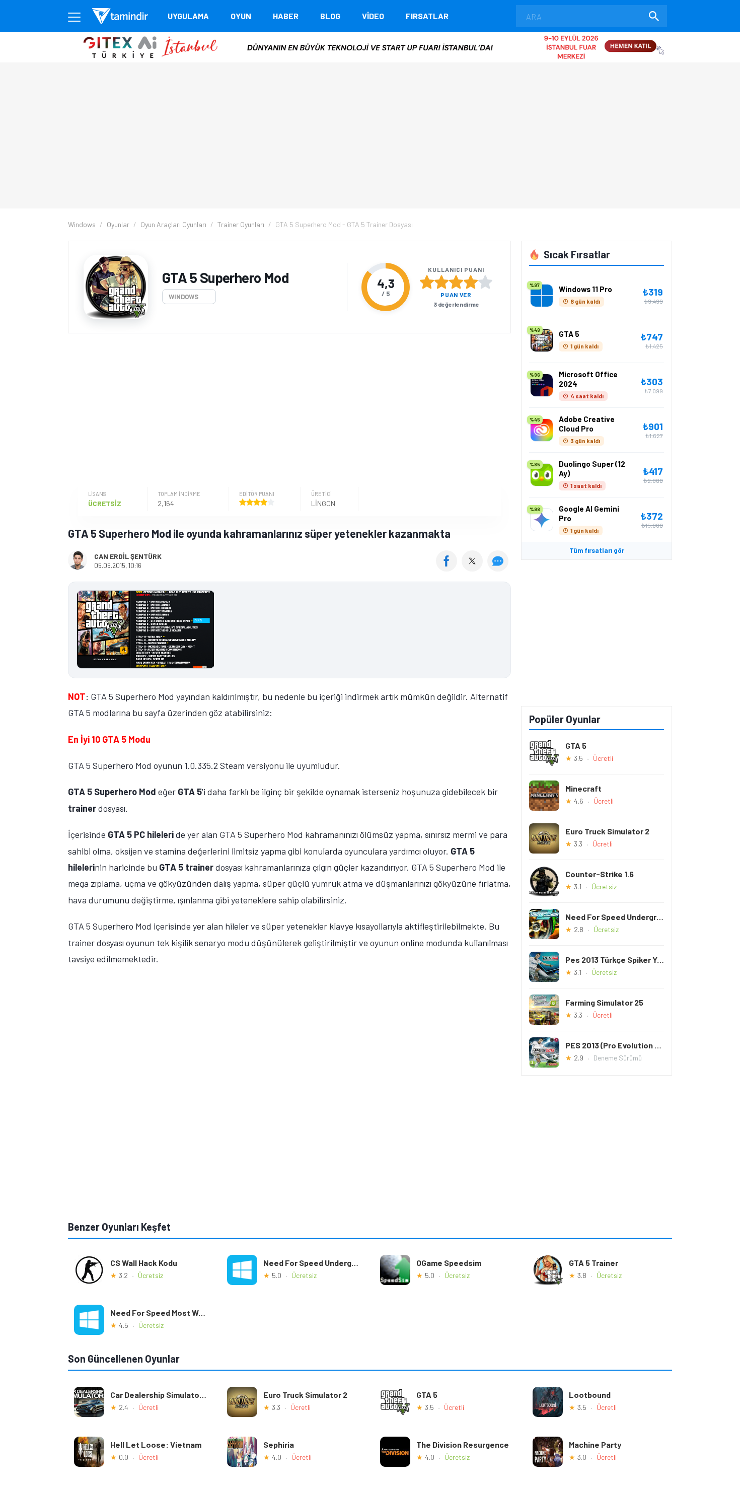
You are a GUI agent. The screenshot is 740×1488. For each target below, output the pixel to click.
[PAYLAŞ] (449, 568)
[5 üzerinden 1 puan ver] (427, 282)
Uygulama (188, 16)
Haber (286, 16)
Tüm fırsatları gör (596, 550)
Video (373, 16)
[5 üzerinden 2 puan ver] (441, 282)
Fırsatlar (427, 16)
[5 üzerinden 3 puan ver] (456, 282)
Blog (330, 16)
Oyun (241, 16)
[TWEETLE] (473, 568)
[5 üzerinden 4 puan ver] (471, 282)
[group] (289, 631)
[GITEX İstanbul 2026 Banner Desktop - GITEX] (370, 36)
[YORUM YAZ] (499, 568)
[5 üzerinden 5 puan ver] (485, 282)
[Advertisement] (287, 411)
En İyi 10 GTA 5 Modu (109, 739)
